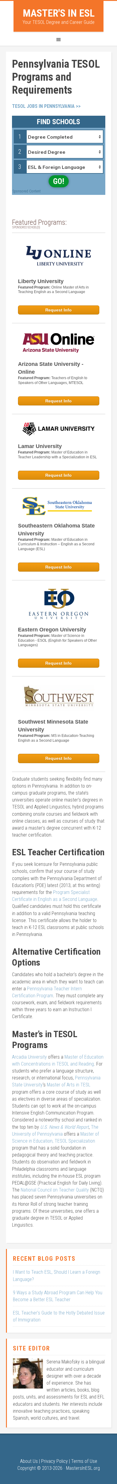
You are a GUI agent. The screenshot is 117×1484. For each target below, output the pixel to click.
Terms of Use (84, 1461)
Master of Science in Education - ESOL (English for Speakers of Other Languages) (57, 640)
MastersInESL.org (83, 1468)
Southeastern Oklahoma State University (56, 530)
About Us (29, 1461)
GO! (58, 181)
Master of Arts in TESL (68, 1085)
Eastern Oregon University (52, 630)
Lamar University (40, 446)
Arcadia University (29, 1057)
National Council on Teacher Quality (55, 1190)
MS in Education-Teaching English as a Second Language (56, 738)
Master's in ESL (58, 13)
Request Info (58, 310)
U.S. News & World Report (64, 1127)
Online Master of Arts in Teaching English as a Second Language (53, 289)
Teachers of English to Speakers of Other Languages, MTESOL (52, 380)
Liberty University (41, 281)
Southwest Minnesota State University (53, 726)
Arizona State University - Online (50, 368)
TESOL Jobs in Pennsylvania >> (46, 106)
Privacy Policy (54, 1461)
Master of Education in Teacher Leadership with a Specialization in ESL (57, 454)
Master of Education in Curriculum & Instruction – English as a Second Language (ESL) (56, 544)
